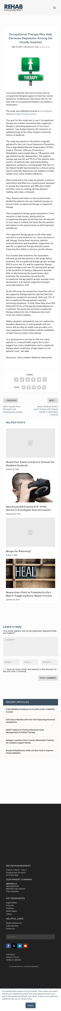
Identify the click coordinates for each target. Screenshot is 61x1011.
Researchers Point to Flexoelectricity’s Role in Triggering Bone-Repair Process (29, 594)
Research (28, 47)
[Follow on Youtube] (25, 946)
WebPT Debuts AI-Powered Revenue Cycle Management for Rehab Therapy (25, 731)
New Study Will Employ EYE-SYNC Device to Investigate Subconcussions (28, 508)
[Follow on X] (14, 946)
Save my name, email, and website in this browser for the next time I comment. (30, 670)
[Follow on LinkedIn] (19, 946)
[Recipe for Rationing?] (30, 532)
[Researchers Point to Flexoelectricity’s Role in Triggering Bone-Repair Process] (30, 573)
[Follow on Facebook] (8, 946)
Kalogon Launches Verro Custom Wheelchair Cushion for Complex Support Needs (30, 741)
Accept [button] (30, 1005)
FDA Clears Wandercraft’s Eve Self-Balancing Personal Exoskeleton (30, 720)
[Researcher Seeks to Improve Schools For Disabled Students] (30, 443)
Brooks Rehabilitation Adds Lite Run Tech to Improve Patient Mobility (29, 751)
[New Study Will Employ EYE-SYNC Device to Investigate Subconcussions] (30, 487)
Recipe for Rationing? (18, 551)
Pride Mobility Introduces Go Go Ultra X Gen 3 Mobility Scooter (30, 710)
